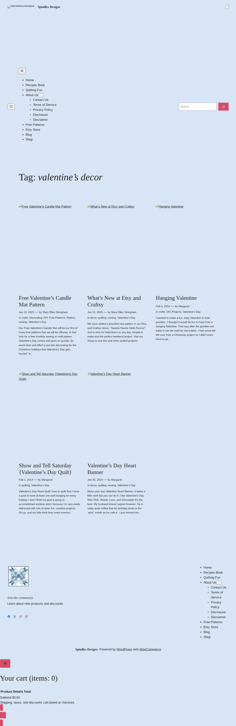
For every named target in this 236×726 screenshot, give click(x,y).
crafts (25, 317)
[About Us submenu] (41, 95)
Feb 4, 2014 (163, 306)
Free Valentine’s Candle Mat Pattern (45, 301)
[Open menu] (11, 107)
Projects (176, 311)
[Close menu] (22, 71)
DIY (46, 317)
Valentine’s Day (37, 321)
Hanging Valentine (176, 298)
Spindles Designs (49, 7)
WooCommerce (150, 649)
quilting (102, 317)
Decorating (36, 317)
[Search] (223, 107)
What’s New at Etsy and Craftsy (114, 301)
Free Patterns (57, 317)
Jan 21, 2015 (95, 312)
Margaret (184, 306)
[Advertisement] (118, 39)
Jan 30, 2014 (95, 479)
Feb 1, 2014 (26, 479)
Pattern (71, 317)
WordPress (124, 649)
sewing (23, 321)
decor (93, 317)
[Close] (5, 663)
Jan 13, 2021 (26, 312)
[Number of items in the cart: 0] (227, 7)
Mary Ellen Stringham (55, 312)
